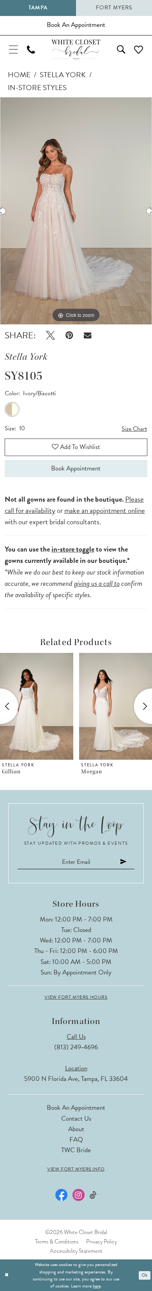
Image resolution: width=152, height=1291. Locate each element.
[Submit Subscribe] (123, 861)
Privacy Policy (101, 1241)
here (97, 1285)
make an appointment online (104, 510)
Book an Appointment (76, 1107)
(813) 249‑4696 (76, 1047)
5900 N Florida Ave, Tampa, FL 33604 (76, 1079)
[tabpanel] (76, 210)
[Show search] (121, 49)
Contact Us (76, 1118)
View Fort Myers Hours (75, 997)
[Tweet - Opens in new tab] (50, 335)
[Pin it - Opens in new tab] (69, 335)
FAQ (76, 1139)
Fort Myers (114, 8)
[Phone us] (30, 49)
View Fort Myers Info (75, 1169)
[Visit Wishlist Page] (139, 49)
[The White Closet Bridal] (76, 49)
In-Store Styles (37, 87)
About (76, 1129)
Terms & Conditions (56, 1241)
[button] (13, 49)
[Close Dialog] (7, 1275)
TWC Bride (76, 1150)
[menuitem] (13, 49)
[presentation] (66, 706)
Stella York (63, 74)
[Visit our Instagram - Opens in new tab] (78, 1195)
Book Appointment (76, 468)
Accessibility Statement (76, 1251)
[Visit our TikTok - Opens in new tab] (93, 1195)
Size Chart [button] (134, 428)
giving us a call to (97, 583)
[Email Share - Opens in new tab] (87, 335)
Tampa (37, 8)
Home (19, 74)
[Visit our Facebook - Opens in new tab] (61, 1195)
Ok (144, 1275)
